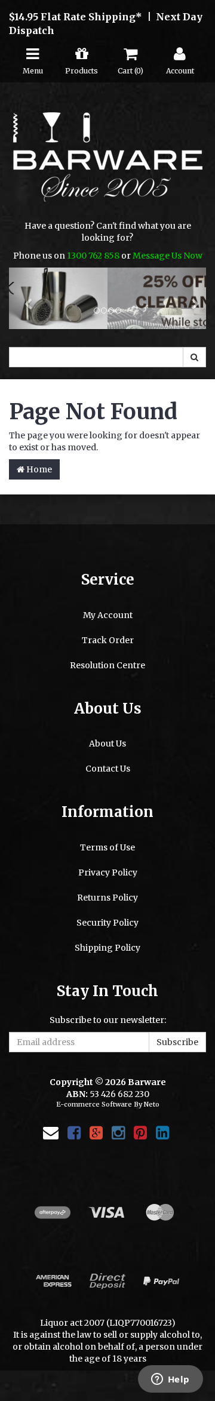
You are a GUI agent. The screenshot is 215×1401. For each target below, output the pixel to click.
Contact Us (107, 769)
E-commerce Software (94, 1105)
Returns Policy (107, 897)
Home (38, 470)
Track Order (108, 640)
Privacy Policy (107, 872)
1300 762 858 (93, 255)
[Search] (194, 358)
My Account (108, 615)
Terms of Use (107, 847)
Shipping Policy (107, 947)
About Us (107, 744)
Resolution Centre (107, 665)
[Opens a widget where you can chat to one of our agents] (170, 1380)
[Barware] (107, 165)
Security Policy (107, 922)
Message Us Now (167, 255)
